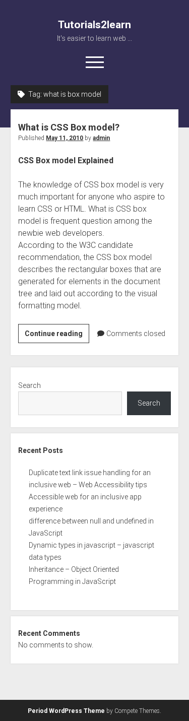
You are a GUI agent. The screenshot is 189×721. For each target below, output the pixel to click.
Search (29, 385)
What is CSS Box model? (68, 127)
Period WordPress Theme (66, 710)
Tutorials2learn (94, 25)
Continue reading (57, 336)
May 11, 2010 (64, 138)
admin (101, 138)
